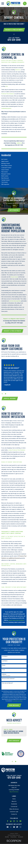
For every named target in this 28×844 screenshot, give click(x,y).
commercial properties (15, 301)
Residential (14, 804)
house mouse (14, 277)
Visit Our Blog (14, 740)
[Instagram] (14, 821)
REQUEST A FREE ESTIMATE (12, 331)
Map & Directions (14, 791)
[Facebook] (7, 821)
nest (6, 86)
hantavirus (18, 69)
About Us (14, 801)
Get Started (14, 210)
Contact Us (14, 814)
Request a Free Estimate (14, 29)
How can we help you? (7, 683)
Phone (3, 665)
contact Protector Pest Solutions (16, 450)
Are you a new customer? (8, 678)
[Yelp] (17, 821)
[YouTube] (20, 821)
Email (3, 669)
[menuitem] (14, 159)
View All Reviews (10, 398)
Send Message (14, 705)
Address (4, 674)
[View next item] (5, 393)
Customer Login (14, 811)
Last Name (4, 660)
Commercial (14, 806)
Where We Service (14, 809)
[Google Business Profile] (11, 821)
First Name (4, 656)
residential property (6, 108)
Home (14, 799)
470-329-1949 (14, 39)
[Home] (13, 3)
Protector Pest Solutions (7, 93)
